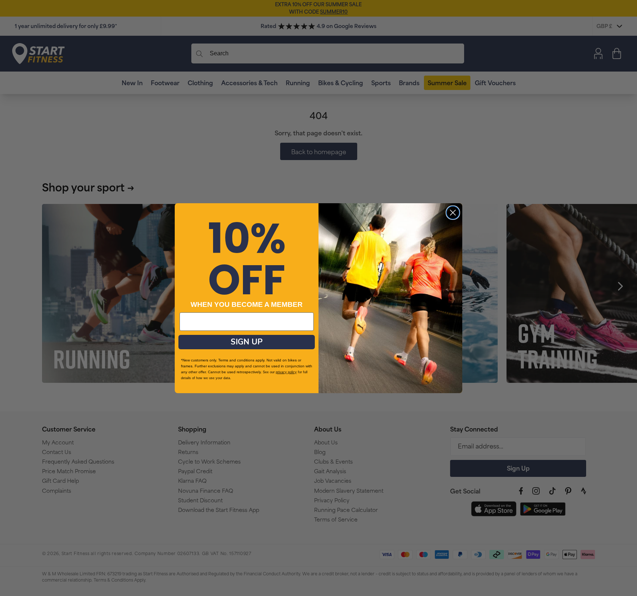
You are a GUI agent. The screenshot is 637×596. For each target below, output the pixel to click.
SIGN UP (246, 342)
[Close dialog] (452, 212)
